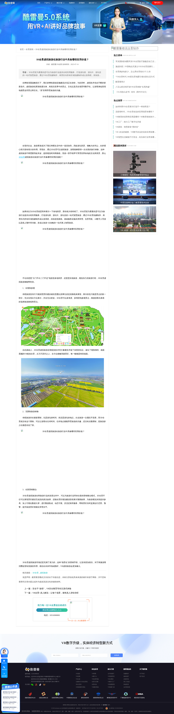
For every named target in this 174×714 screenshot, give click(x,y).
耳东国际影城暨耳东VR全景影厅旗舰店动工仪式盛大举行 (136, 61)
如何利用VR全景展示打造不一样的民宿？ (133, 107)
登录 (143, 3)
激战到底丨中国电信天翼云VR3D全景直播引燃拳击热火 (136, 67)
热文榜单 (118, 55)
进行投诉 (105, 704)
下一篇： (28, 593)
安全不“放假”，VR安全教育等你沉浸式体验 (47, 588)
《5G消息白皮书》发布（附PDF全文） (132, 92)
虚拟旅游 (44, 573)
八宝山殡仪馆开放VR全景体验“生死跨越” (133, 87)
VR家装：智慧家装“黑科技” (127, 127)
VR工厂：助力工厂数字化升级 (128, 122)
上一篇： (28, 588)
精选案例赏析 (120, 145)
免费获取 (116, 655)
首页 (22, 49)
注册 (147, 3)
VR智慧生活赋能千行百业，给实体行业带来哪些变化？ (136, 137)
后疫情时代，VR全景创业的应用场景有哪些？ (135, 112)
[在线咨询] (4, 652)
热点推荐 (118, 100)
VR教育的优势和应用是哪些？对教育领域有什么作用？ (136, 117)
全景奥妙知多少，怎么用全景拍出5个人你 (133, 72)
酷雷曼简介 (120, 82)
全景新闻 (29, 49)
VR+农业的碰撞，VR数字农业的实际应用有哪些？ (136, 132)
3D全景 (35, 573)
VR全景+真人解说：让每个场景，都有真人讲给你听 (51, 593)
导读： (25, 72)
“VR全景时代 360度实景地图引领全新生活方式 (135, 77)
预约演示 (157, 3)
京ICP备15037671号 (87, 708)
